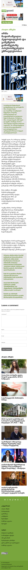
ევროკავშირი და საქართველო (10, 543)
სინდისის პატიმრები (7, 533)
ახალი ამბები (8, 29)
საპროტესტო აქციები (7, 535)
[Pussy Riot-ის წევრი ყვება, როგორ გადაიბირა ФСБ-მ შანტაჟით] (14, 366)
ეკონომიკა (4, 513)
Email (2, 336)
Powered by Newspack (6, 564)
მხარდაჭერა (7, 22)
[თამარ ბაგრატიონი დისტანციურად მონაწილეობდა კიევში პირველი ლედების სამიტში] (14, 478)
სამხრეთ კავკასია (6, 521)
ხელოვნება (4, 518)
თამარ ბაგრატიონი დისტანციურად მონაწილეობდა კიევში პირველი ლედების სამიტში (13, 490)
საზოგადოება (5, 511)
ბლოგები (4, 523)
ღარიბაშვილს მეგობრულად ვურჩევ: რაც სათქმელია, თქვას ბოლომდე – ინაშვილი (13, 466)
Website (3, 342)
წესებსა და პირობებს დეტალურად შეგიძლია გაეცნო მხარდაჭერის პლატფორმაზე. (14, 295)
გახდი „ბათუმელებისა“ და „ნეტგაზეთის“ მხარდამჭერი (13, 286)
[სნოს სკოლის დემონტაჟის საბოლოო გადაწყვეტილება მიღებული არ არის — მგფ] (14, 410)
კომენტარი (4, 516)
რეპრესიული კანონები (8, 540)
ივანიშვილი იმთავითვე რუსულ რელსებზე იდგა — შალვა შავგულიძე (11, 443)
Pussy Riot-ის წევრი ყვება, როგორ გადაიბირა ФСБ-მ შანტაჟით (12, 377)
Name (2, 329)
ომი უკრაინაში (5, 538)
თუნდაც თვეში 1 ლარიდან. (12, 290)
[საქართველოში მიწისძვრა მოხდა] (14, 389)
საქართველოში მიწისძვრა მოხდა (12, 399)
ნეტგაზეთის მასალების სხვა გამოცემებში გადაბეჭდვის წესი (12, 567)
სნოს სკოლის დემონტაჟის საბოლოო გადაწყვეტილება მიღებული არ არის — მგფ (13, 421)
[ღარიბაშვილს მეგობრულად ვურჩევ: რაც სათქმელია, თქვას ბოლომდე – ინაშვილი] (14, 455)
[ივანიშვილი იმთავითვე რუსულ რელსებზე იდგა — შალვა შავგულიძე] (14, 433)
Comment (4, 314)
